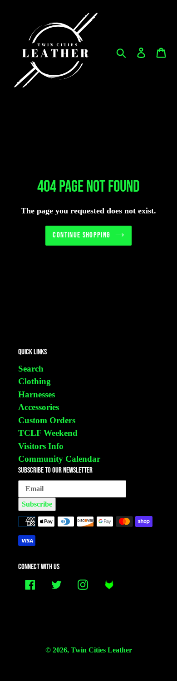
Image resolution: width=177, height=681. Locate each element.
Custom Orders (46, 420)
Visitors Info (41, 446)
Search (31, 368)
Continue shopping (81, 235)
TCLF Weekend (48, 433)
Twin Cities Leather (101, 650)
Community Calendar (59, 459)
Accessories (38, 407)
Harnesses (36, 394)
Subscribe (37, 504)
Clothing (34, 381)
